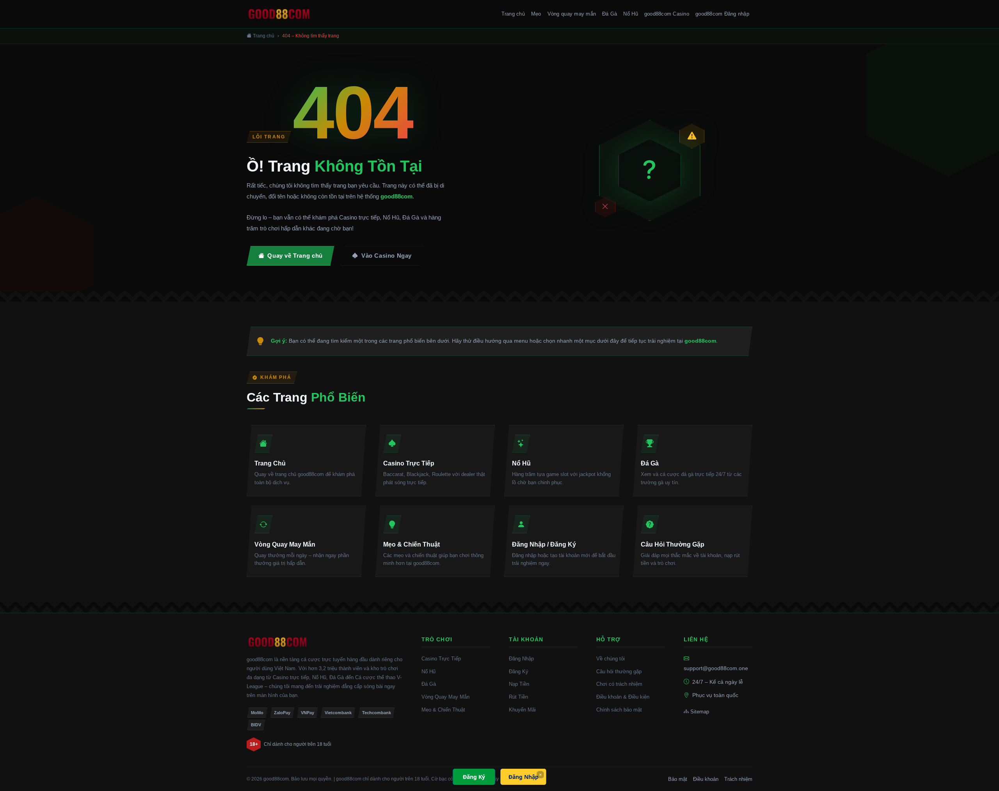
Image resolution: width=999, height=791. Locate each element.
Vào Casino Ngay (386, 255)
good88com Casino (666, 14)
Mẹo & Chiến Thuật (443, 710)
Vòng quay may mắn (571, 14)
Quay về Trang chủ (294, 255)
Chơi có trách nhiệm (619, 684)
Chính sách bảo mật (619, 710)
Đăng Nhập (521, 659)
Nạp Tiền (519, 684)
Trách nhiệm (738, 779)
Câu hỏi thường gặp (619, 671)
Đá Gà (609, 14)
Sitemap (699, 712)
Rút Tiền (518, 697)
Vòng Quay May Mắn (445, 697)
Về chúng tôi (610, 659)
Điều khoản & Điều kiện (622, 697)
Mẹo (536, 14)
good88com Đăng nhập (722, 14)
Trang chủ (513, 14)
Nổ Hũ (630, 14)
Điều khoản (705, 779)
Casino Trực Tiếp (441, 659)
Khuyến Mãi (522, 710)
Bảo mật (677, 779)
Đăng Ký (518, 671)
